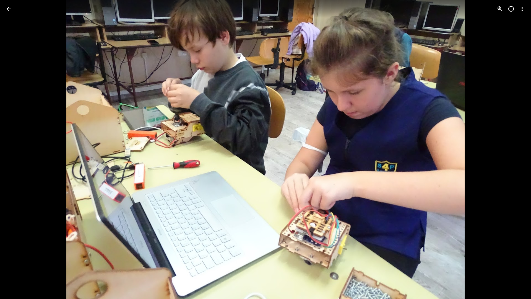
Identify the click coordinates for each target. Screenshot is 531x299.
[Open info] (511, 8)
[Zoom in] (500, 8)
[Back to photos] (8, 9)
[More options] (522, 8)
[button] (15, 149)
